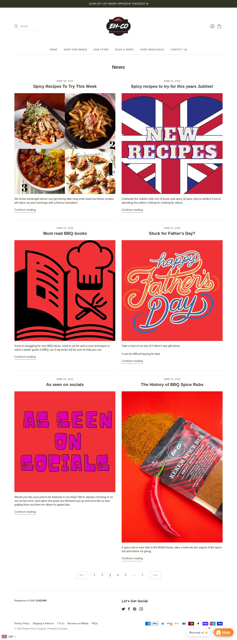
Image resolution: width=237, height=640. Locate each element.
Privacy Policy (21, 623)
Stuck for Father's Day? (172, 233)
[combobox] (9, 636)
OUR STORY (101, 49)
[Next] (155, 575)
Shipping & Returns (43, 623)
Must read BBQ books (65, 233)
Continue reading (25, 209)
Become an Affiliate (77, 623)
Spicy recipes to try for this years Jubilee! (172, 86)
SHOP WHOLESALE (152, 49)
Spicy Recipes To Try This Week (65, 86)
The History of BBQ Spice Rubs (172, 384)
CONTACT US (179, 49)
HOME (53, 49)
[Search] (16, 26)
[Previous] (81, 575)
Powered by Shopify (57, 628)
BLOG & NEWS (124, 49)
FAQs (95, 623)
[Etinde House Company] (118, 26)
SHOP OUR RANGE (75, 49)
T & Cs (60, 623)
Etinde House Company (34, 628)
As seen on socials (65, 384)
